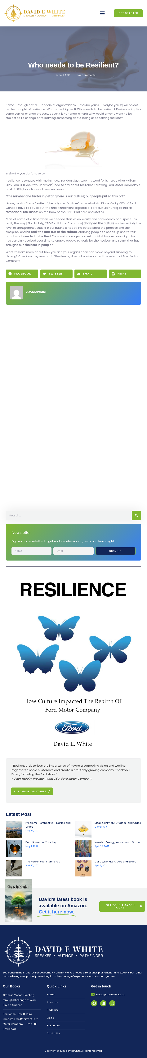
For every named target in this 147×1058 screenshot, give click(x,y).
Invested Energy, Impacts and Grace (117, 842)
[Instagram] (112, 1003)
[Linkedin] (103, 1003)
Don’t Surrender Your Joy (40, 842)
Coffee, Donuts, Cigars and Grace (115, 861)
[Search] (136, 515)
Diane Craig (109, 203)
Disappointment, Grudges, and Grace (118, 823)
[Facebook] (94, 1003)
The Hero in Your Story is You (42, 861)
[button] (102, 13)
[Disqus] (73, 356)
